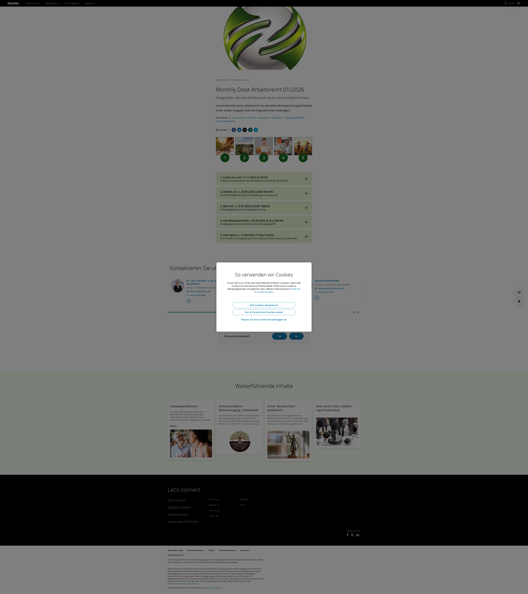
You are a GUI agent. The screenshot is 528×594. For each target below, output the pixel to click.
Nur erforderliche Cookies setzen (264, 312)
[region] (264, 297)
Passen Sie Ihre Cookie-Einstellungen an (264, 319)
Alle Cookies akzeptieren (264, 305)
